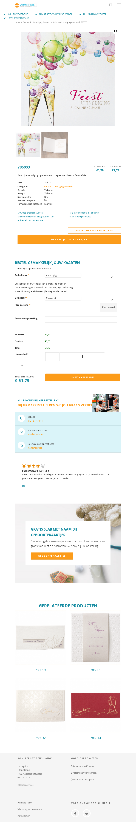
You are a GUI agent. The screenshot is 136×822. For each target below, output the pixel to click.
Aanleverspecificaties (83, 766)
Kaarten (26, 22)
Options (19, 341)
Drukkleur (21, 297)
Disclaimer (24, 815)
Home (17, 22)
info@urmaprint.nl (37, 434)
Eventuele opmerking (26, 318)
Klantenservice (35, 447)
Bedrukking (22, 275)
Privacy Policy (25, 802)
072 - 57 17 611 (35, 420)
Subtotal (19, 334)
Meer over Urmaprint (83, 779)
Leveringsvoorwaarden (30, 809)
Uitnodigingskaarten (41, 22)
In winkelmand (83, 377)
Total (17, 347)
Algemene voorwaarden (85, 772)
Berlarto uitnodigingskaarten (65, 22)
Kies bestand (22, 304)
